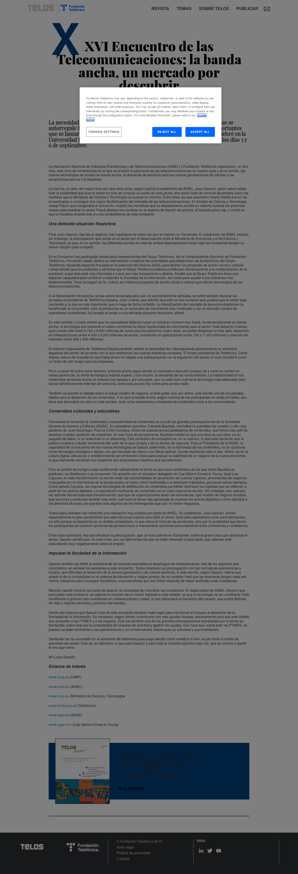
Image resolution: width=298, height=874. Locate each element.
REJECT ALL (167, 132)
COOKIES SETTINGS (104, 132)
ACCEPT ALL (200, 132)
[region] (150, 115)
